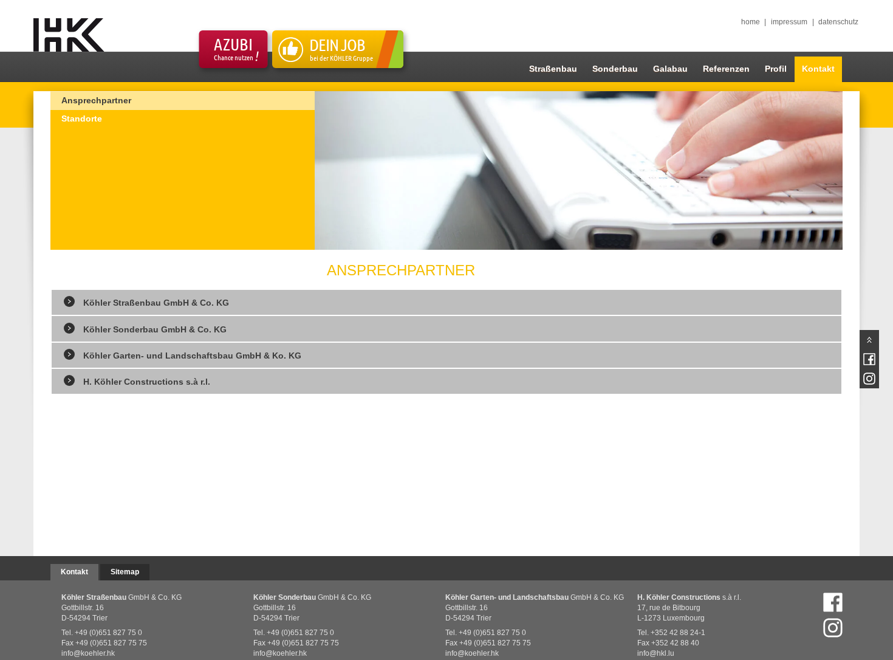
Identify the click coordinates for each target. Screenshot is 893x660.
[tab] (446, 301)
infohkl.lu (655, 653)
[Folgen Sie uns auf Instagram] (869, 378)
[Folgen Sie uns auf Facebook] (833, 602)
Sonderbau (615, 69)
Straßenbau (553, 69)
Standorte (81, 118)
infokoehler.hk (88, 653)
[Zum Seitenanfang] (869, 339)
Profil (776, 69)
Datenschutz (838, 22)
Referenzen (726, 69)
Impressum (789, 22)
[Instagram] (833, 628)
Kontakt (818, 69)
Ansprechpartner (96, 100)
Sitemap (125, 572)
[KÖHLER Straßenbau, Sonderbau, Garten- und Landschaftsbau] (68, 35)
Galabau (670, 69)
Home (750, 22)
